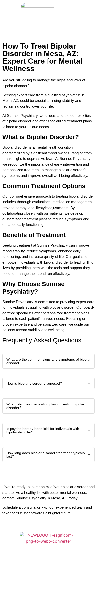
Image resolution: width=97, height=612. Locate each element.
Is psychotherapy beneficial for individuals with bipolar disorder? (42, 430)
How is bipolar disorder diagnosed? (34, 383)
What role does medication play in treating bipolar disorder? (45, 406)
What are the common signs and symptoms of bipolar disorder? (48, 361)
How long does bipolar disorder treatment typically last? (45, 454)
